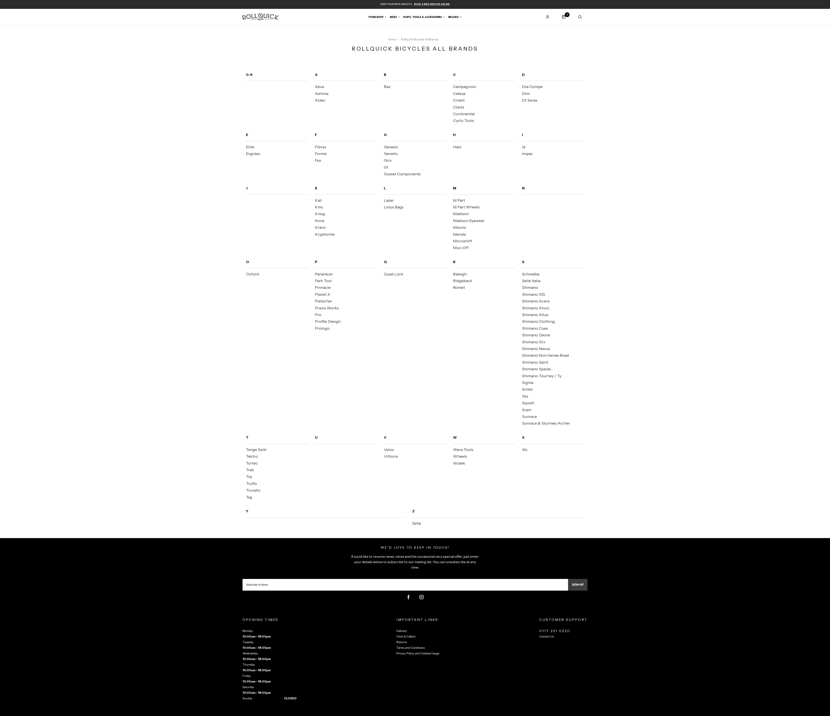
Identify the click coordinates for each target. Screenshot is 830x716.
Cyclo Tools (463, 120)
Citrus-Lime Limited (428, 711)
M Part (459, 200)
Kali (318, 200)
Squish (528, 403)
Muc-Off (461, 247)
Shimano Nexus (536, 348)
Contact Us (546, 636)
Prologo (322, 328)
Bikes (393, 17)
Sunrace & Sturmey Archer (546, 423)
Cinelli (459, 100)
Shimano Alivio (535, 308)
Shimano (530, 287)
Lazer (389, 200)
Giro (388, 160)
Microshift (462, 241)
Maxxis (459, 227)
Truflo (251, 483)
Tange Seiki (256, 449)
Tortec (252, 463)
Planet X (322, 294)
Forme (321, 153)
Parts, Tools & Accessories (422, 17)
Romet (459, 287)
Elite (250, 147)
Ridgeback (462, 280)
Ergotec (253, 153)
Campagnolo (464, 86)
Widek (459, 463)
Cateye (459, 93)
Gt (386, 167)
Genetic (391, 153)
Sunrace (529, 416)
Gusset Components (402, 174)
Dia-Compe (532, 86)
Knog (320, 213)
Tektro (252, 456)
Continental (464, 114)
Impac (527, 153)
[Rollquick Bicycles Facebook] (408, 597)
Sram (526, 410)
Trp (249, 476)
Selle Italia (531, 280)
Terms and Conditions (410, 647)
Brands (453, 17)
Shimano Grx (533, 342)
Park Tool (323, 280)
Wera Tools (463, 449)
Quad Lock (393, 274)
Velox (389, 449)
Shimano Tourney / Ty (541, 376)
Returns (401, 642)
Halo (457, 147)
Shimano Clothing (538, 321)
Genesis (391, 147)
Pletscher (323, 301)
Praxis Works (327, 308)
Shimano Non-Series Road (545, 355)
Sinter (527, 389)
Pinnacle (323, 287)
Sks (525, 396)
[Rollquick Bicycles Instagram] (421, 597)
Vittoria (391, 456)
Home (392, 39)
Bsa (387, 86)
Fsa (318, 160)
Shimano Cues (535, 328)
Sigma (527, 382)
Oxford (252, 274)
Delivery (401, 631)
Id (523, 147)
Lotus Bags (394, 207)
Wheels (460, 456)
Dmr (526, 93)
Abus (319, 86)
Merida (459, 234)
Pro (318, 314)
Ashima (321, 93)
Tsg (249, 497)
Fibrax (320, 147)
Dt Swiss (529, 100)
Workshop (375, 17)
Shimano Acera (535, 301)
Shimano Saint (535, 362)
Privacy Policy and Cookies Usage (417, 653)
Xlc (525, 449)
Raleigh (460, 274)
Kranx (320, 227)
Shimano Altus (535, 314)
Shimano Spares (536, 369)
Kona (319, 220)
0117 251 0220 (554, 631)
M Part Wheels (466, 207)
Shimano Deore (536, 335)
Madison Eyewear (468, 220)
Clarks (458, 107)
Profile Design (328, 321)
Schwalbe (531, 274)
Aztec (320, 100)
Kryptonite (325, 234)
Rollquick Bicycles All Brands (419, 39)
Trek (250, 470)
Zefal (416, 523)
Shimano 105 (533, 294)
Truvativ (253, 490)
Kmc (319, 207)
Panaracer (324, 274)
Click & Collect (405, 636)
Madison (461, 213)
